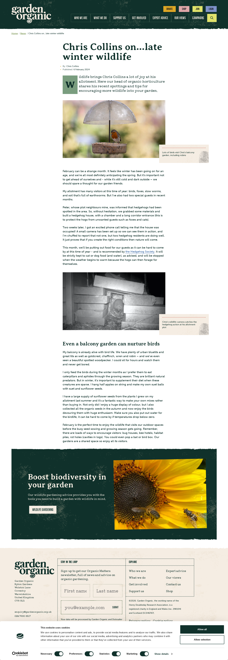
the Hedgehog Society (139, 251)
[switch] (89, 653)
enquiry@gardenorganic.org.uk (33, 611)
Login (211, 9)
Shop (184, 9)
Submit (115, 607)
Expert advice (160, 18)
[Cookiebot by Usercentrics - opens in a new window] (20, 654)
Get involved (139, 18)
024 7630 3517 (23, 615)
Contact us (173, 584)
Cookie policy (163, 621)
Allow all (202, 629)
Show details (161, 654)
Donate (169, 9)
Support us (119, 18)
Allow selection (202, 639)
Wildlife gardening (42, 510)
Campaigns (198, 18)
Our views (180, 18)
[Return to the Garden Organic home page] (31, 22)
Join (197, 9)
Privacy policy (139, 621)
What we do (100, 18)
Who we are (80, 18)
